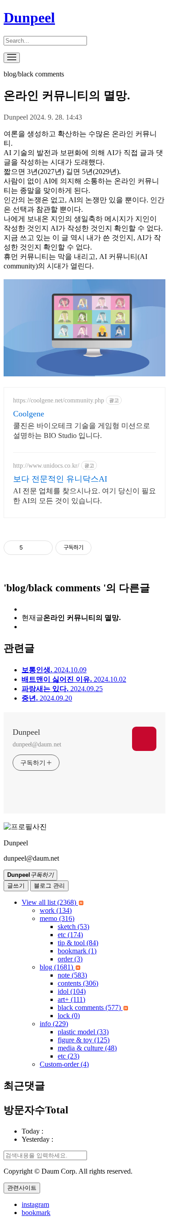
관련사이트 (22, 1187)
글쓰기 (16, 885)
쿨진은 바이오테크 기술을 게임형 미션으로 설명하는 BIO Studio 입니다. (81, 430)
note (72, 975)
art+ (71, 999)
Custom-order (64, 1064)
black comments (89, 1007)
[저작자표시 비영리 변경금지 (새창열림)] (103, 547)
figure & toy (84, 1040)
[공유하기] (31, 547)
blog (56, 967)
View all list (49, 902)
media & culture (87, 1048)
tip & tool (78, 943)
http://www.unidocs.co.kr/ (46, 465)
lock (69, 1015)
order (70, 959)
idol (72, 991)
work (56, 910)
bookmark (77, 951)
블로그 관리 (49, 885)
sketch (73, 926)
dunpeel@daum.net (37, 744)
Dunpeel (29, 17)
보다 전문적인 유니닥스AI (60, 478)
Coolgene (28, 413)
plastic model (83, 1032)
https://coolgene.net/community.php (58, 400)
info (54, 1023)
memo (57, 918)
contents (78, 983)
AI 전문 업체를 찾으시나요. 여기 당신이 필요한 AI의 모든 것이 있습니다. (84, 496)
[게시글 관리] (42, 547)
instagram (35, 1204)
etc (70, 934)
